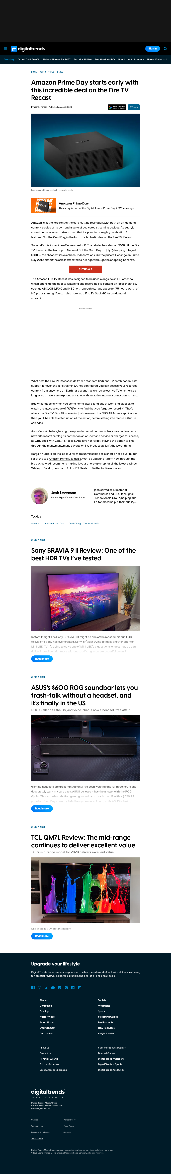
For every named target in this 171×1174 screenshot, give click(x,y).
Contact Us (45, 1053)
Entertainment (47, 1028)
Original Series (106, 1033)
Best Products (105, 1022)
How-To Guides (106, 1028)
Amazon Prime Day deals (65, 458)
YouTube (53, 987)
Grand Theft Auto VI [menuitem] (28, 59)
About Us (44, 1047)
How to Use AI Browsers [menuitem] (131, 59)
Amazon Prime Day (74, 203)
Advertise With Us (49, 1058)
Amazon (35, 523)
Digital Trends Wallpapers (111, 1058)
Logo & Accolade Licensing (53, 1069)
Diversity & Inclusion (40, 1132)
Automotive (46, 1033)
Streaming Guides (108, 1017)
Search (165, 48)
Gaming (44, 1011)
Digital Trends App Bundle (111, 1069)
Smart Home (46, 1022)
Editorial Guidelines (49, 1064)
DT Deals (81, 468)
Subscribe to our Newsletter (112, 1047)
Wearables (104, 1006)
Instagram (39, 987)
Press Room (68, 1126)
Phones (43, 1000)
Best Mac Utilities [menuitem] (83, 59)
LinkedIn (73, 987)
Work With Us (37, 1126)
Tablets (102, 1000)
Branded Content (107, 1053)
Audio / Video (47, 1017)
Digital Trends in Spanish (110, 1064)
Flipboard (79, 987)
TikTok (59, 987)
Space (101, 1011)
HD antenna (125, 279)
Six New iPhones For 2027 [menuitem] (56, 59)
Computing (46, 1006)
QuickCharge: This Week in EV (84, 523)
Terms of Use (37, 1138)
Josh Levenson (40, 107)
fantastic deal (95, 237)
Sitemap (67, 1132)
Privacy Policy (69, 1119)
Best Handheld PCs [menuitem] (105, 59)
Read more (42, 659)
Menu (6, 48)
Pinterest (66, 987)
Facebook (33, 987)
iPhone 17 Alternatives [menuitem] (158, 59)
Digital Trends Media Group (50, 1153)
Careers (34, 1119)
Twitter (46, 987)
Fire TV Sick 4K (54, 413)
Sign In (153, 48)
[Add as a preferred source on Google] (117, 107)
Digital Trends (22, 53)
